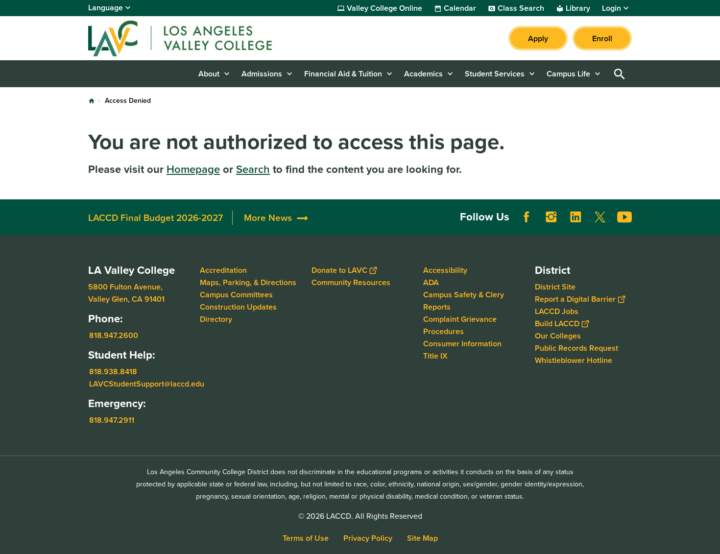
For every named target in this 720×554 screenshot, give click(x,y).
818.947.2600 (113, 335)
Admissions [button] (261, 73)
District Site (555, 286)
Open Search (619, 73)
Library (578, 8)
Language (105, 7)
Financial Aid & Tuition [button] (343, 73)
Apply (538, 38)
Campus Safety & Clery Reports (463, 301)
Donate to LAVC (339, 270)
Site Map (422, 538)
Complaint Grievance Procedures (460, 325)
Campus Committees (236, 294)
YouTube (624, 217)
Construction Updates (238, 307)
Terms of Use (306, 538)
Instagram (551, 217)
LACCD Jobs (556, 311)
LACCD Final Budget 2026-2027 (155, 218)
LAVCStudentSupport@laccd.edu (146, 383)
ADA (431, 282)
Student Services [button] (495, 73)
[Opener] (710, 225)
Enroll (602, 38)
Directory (216, 319)
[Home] (194, 38)
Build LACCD (557, 323)
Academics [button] (423, 73)
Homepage (193, 169)
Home (91, 100)
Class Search (521, 8)
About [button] (208, 73)
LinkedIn (575, 217)
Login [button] (611, 8)
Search (253, 169)
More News (268, 218)
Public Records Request (576, 348)
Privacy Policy (367, 538)
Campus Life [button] (568, 73)
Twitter (600, 217)
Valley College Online (384, 8)
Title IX (435, 355)
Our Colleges (558, 335)
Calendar (460, 8)
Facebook (526, 217)
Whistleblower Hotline (573, 360)
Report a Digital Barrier (575, 299)
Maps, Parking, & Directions (248, 282)
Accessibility (445, 270)
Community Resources (351, 282)
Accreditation (223, 270)
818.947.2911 (111, 420)
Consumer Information (462, 343)
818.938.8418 (113, 371)
